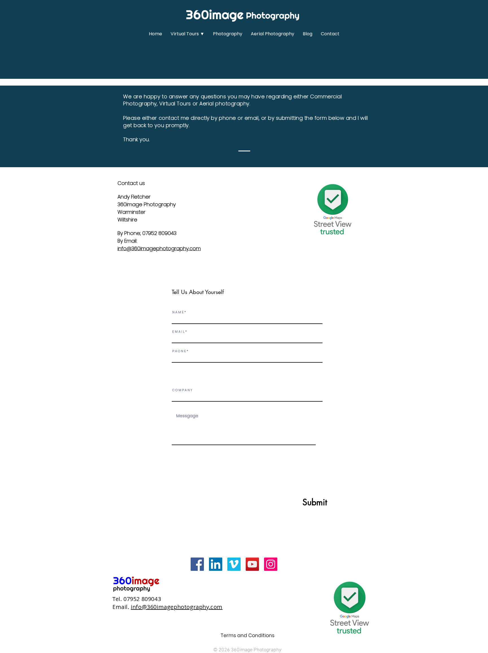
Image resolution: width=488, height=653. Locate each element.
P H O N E (179, 351)
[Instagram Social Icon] (270, 564)
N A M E (178, 312)
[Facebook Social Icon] (197, 564)
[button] (187, 33)
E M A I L (178, 331)
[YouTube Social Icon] (252, 564)
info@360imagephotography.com (159, 248)
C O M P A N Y (182, 390)
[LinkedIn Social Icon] (215, 564)
